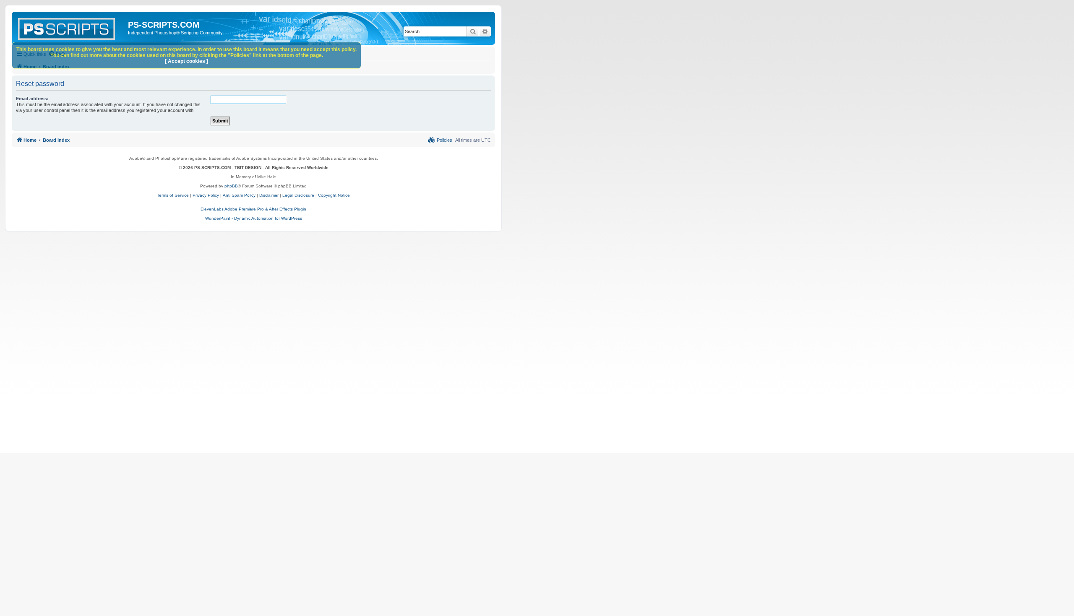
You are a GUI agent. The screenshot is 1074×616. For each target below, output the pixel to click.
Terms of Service (173, 195)
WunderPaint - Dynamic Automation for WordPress (253, 218)
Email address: (32, 98)
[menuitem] (440, 140)
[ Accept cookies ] (186, 61)
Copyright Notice (334, 195)
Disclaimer (269, 195)
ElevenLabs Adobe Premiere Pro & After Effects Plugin (253, 209)
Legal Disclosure (298, 195)
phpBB (231, 186)
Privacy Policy (206, 195)
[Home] (71, 27)
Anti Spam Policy (239, 195)
